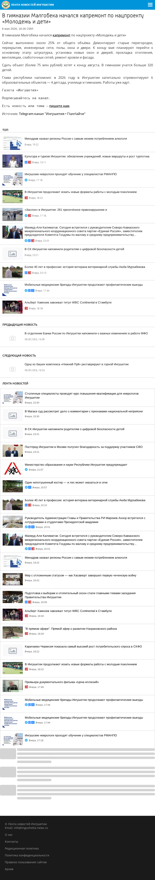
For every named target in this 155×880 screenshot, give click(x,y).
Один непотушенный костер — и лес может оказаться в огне (66, 482)
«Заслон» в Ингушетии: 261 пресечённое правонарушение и (66, 209)
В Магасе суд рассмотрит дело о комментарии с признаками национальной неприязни (84, 411)
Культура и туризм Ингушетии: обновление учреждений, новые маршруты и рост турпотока (87, 156)
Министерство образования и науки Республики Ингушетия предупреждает (76, 464)
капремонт (61, 35)
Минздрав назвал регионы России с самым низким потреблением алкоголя (76, 138)
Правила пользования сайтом (26, 862)
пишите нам (59, 106)
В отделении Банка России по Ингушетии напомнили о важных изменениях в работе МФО (86, 333)
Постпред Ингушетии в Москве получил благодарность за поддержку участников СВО (83, 446)
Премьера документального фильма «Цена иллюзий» (62, 682)
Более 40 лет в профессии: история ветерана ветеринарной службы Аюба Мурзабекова (85, 266)
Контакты (11, 841)
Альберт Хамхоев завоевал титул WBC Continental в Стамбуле (68, 302)
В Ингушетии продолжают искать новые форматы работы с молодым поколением (81, 192)
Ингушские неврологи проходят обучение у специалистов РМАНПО (71, 174)
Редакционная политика (22, 848)
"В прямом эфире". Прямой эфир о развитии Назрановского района (71, 628)
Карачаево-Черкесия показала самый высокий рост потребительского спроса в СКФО (83, 646)
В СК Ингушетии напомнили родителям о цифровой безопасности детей (74, 249)
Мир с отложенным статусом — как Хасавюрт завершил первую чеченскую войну (80, 575)
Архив (9, 869)
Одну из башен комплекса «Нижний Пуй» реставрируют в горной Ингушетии (77, 364)
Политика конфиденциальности (27, 855)
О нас (9, 835)
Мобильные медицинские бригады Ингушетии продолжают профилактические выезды (84, 284)
